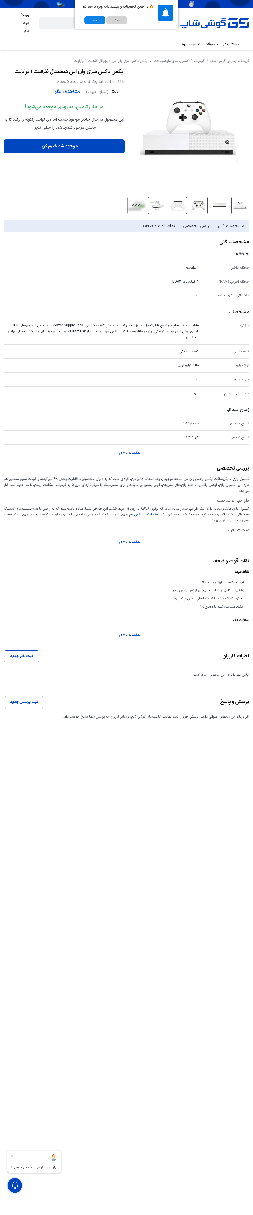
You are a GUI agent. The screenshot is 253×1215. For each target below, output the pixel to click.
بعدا (117, 20)
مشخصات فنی (231, 226)
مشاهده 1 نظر (67, 91)
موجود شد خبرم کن (60, 146)
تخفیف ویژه (191, 44)
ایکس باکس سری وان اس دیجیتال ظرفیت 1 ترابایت (111, 61)
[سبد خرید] (8, 23)
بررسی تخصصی (196, 226)
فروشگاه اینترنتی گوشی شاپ (229, 61)
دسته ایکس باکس (147, 514)
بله (95, 20)
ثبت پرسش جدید (24, 702)
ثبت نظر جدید (21, 656)
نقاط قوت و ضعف (159, 226)
